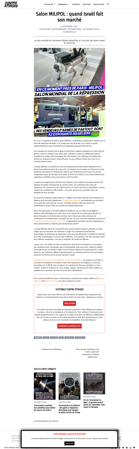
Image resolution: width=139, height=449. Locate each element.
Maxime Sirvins (51, 281)
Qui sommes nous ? (18, 441)
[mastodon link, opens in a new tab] (119, 447)
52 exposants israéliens (71, 200)
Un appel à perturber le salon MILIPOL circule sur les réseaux (58, 260)
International (75, 29)
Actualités (48, 4)
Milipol (46, 337)
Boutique (87, 4)
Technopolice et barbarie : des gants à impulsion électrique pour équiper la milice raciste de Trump (69, 409)
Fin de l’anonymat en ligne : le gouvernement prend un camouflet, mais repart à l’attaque (94, 403)
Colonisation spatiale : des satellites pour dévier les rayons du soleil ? (45, 407)
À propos (76, 4)
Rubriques (62, 4)
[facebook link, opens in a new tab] (127, 447)
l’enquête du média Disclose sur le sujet (50, 221)
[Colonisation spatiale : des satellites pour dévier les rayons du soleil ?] (45, 386)
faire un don (69, 303)
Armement (38, 337)
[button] (108, 4)
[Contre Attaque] (11, 4)
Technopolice (69, 32)
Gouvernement (59, 29)
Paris (61, 337)
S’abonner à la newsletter (69, 326)
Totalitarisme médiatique (51, 349)
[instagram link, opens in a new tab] (130, 447)
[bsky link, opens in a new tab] (123, 447)
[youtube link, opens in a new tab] (134, 447)
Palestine (54, 337)
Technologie (69, 337)
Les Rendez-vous (91, 29)
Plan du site (15, 436)
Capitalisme (45, 29)
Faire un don (99, 4)
